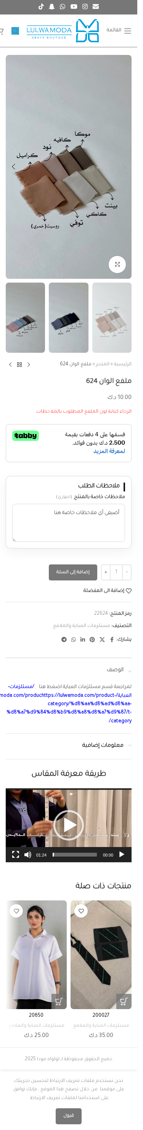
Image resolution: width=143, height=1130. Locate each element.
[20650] (36, 954)
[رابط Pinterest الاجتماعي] (92, 640)
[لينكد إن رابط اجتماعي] (82, 640)
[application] (69, 825)
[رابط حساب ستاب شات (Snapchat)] (51, 7)
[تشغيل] (121, 859)
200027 (101, 1016)
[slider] (75, 855)
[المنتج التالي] (10, 365)
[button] (124, 166)
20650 (36, 1016)
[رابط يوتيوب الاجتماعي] (74, 7)
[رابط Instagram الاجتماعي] (85, 7)
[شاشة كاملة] (15, 859)
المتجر (102, 364)
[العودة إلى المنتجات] (19, 365)
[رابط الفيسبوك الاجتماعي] (111, 640)
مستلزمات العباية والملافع (81, 626)
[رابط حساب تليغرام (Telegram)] (64, 640)
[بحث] (15, 31)
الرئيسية (123, 364)
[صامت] (28, 859)
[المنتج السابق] (28, 365)
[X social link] (102, 640)
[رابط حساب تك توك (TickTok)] (41, 7)
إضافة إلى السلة (73, 572)
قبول (68, 1116)
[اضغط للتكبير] (117, 264)
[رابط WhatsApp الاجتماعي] (63, 7)
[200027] (101, 954)
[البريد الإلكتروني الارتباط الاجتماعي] (95, 7)
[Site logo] (63, 31)
